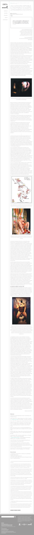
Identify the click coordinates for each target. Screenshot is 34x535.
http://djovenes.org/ (15, 419)
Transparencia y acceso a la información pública (7, 531)
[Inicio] (5, 5)
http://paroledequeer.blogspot (15, 437)
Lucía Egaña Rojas (14, 13)
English (6, 17)
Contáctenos (5, 19)
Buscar (3, 516)
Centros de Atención (4, 528)
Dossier (11, 15)
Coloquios (5, 15)
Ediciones (5, 13)
